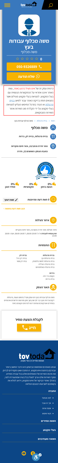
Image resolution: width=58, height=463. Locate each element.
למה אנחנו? (46, 398)
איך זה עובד (46, 403)
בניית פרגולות (42, 120)
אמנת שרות (46, 408)
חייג (32, 327)
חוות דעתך (9, 199)
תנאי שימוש (46, 413)
